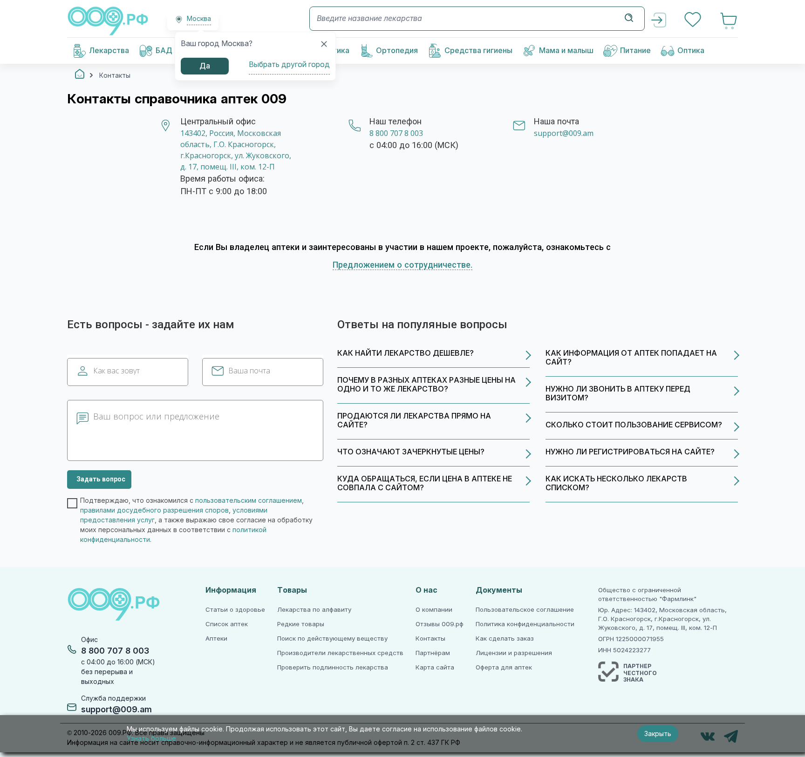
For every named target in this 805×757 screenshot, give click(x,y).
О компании (434, 609)
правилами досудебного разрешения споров (154, 510)
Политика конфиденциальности (525, 624)
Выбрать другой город (289, 64)
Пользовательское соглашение (525, 609)
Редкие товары (300, 624)
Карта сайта (435, 667)
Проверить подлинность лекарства (332, 667)
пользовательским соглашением (248, 500)
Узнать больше (151, 738)
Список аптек (226, 624)
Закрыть (657, 733)
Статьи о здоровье (235, 609)
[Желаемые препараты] (693, 21)
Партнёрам (433, 652)
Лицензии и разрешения (514, 652)
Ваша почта (249, 371)
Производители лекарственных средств (340, 652)
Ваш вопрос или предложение (156, 416)
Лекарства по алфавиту (314, 609)
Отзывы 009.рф (440, 624)
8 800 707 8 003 (396, 133)
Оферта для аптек (504, 667)
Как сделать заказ (505, 638)
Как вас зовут (116, 371)
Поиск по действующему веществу (332, 638)
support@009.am (564, 133)
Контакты (430, 638)
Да (204, 66)
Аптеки (216, 638)
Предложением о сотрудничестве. (402, 265)
